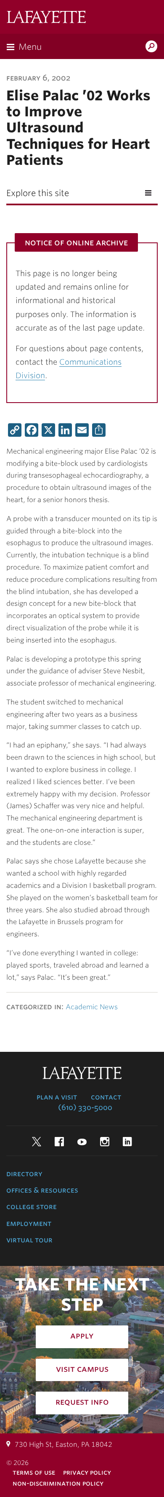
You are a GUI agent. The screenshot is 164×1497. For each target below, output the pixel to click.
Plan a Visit (57, 1097)
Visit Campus (82, 1369)
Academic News (92, 1007)
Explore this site (37, 193)
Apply (82, 1335)
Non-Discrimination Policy (58, 1483)
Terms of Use (34, 1472)
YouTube (82, 1141)
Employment (28, 1223)
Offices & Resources (42, 1190)
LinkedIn (127, 1141)
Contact (106, 1097)
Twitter (36, 1141)
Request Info (82, 1402)
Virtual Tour (29, 1240)
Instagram (105, 1141)
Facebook (59, 1141)
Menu (30, 47)
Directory (24, 1173)
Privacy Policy (87, 1472)
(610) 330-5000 (85, 1107)
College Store (31, 1206)
